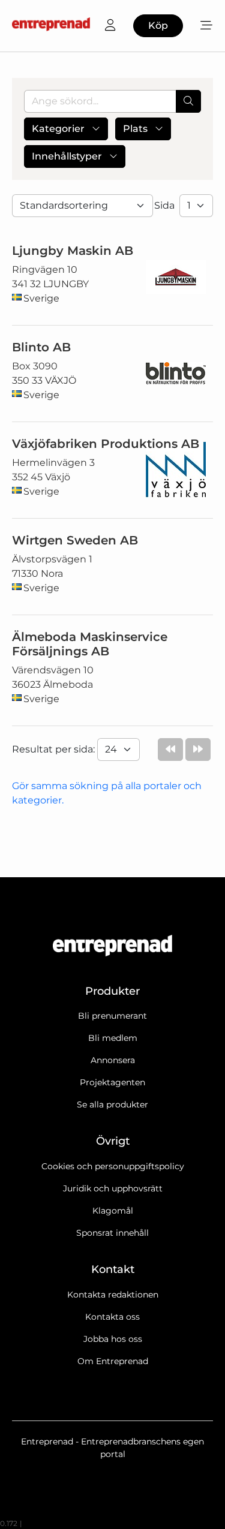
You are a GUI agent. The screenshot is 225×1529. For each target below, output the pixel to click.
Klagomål (112, 1210)
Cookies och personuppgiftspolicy (112, 1166)
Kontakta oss (112, 1316)
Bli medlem (112, 1038)
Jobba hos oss (112, 1339)
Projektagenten (112, 1082)
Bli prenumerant (112, 1015)
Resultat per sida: (54, 749)
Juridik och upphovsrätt (113, 1188)
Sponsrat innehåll (112, 1232)
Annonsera (113, 1060)
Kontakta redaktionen (112, 1294)
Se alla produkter (112, 1104)
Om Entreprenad (112, 1361)
